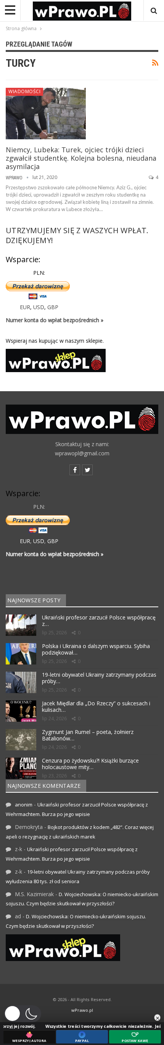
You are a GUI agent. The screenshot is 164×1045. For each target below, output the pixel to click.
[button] (22, 1013)
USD (38, 307)
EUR (25, 307)
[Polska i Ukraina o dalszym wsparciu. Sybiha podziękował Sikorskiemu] (21, 653)
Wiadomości (24, 91)
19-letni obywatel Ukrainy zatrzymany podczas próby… (99, 678)
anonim (23, 804)
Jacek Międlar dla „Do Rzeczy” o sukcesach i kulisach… (96, 706)
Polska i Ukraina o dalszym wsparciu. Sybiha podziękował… (96, 649)
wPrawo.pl (82, 1010)
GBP (52, 307)
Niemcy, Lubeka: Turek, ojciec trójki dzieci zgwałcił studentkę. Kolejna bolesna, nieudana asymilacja (81, 158)
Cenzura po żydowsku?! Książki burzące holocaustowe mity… (90, 764)
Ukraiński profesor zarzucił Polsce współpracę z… (99, 620)
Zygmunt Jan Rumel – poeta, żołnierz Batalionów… (87, 735)
